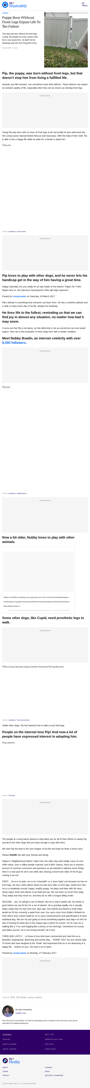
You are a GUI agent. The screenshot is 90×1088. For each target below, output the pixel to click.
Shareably (7, 1034)
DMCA (47, 1071)
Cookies (48, 1067)
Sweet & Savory (10, 1044)
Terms (5, 1071)
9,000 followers (14, 342)
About (5, 1067)
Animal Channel (10, 1049)
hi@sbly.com (20, 1013)
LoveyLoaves (19, 296)
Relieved (6, 1039)
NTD (12, 997)
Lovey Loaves (34, 997)
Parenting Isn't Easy (54, 1039)
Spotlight (49, 1044)
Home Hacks (50, 1049)
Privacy (6, 1075)
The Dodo (21, 997)
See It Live (49, 1034)
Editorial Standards (54, 1075)
